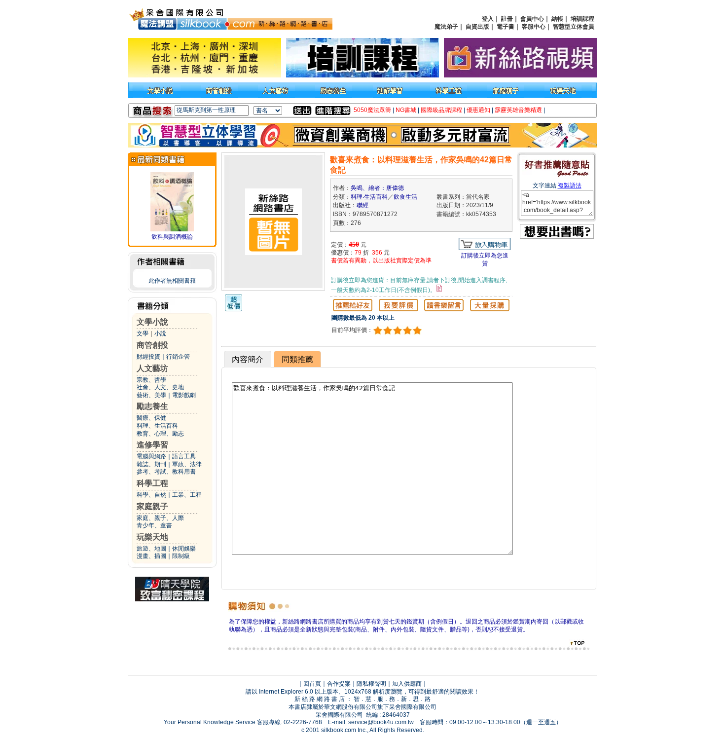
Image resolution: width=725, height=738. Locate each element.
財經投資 (148, 356)
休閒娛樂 (184, 548)
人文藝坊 (152, 368)
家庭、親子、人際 (160, 518)
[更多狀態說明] (439, 288)
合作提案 (339, 683)
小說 (160, 333)
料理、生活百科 (157, 425)
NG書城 (406, 110)
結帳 (557, 18)
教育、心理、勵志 (160, 433)
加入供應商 (407, 683)
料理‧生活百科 (369, 196)
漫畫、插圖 (151, 556)
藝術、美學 (151, 395)
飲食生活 (405, 196)
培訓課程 (582, 18)
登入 (488, 18)
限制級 (181, 556)
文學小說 (152, 322)
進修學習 (152, 445)
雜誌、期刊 (151, 464)
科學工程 (152, 483)
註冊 (507, 18)
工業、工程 (187, 494)
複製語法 (569, 185)
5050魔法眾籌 (372, 110)
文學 (142, 333)
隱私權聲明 (371, 683)
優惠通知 (478, 110)
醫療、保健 (151, 417)
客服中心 (533, 26)
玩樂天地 (152, 537)
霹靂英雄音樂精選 (518, 110)
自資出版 (477, 26)
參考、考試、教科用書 (166, 471)
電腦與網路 (151, 456)
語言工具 (184, 456)
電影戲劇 (184, 395)
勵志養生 (152, 406)
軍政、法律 (187, 464)
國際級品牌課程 (441, 110)
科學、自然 (151, 494)
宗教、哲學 (151, 379)
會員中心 (532, 18)
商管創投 (152, 345)
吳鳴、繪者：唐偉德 (377, 187)
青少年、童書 (154, 525)
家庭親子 (152, 506)
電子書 (505, 26)
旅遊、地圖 (151, 548)
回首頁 (312, 683)
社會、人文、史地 (160, 387)
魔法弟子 (446, 26)
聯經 (362, 205)
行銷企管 (178, 356)
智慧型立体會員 (573, 26)
